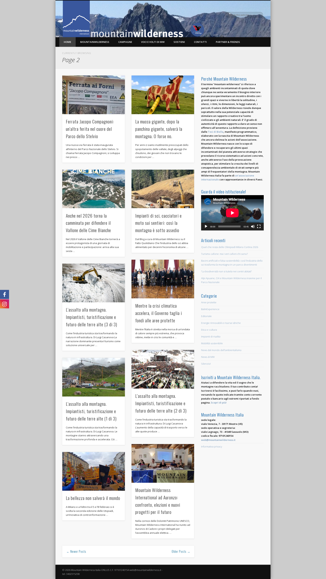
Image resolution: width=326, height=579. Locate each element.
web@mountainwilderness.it (218, 440)
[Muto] (253, 226)
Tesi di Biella (215, 131)
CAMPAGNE (125, 42)
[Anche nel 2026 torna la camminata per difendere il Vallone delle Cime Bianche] (93, 189)
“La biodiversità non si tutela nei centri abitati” (226, 271)
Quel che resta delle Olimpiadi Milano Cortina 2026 (229, 247)
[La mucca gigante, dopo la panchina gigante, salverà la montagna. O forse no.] (162, 94)
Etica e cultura (209, 329)
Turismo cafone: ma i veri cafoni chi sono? (224, 254)
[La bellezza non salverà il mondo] (93, 471)
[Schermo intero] (259, 226)
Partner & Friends (228, 42)
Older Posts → (181, 551)
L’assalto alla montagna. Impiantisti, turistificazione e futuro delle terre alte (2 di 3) (161, 403)
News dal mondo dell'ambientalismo (221, 350)
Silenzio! (206, 363)
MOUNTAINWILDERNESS (94, 42)
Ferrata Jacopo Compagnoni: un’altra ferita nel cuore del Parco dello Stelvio (90, 128)
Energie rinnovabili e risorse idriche (221, 323)
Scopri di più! (219, 402)
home (67, 42)
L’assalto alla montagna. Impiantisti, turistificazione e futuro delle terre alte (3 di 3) (91, 317)
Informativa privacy (211, 446)
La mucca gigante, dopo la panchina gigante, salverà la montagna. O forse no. (158, 128)
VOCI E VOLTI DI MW (153, 42)
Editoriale (206, 316)
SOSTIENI (179, 42)
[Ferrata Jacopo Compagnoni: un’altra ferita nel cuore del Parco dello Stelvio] (93, 94)
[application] (232, 212)
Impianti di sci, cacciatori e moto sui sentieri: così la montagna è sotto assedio (158, 223)
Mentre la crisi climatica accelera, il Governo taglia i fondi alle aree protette (158, 313)
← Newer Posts (76, 551)
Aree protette (208, 302)
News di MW (208, 357)
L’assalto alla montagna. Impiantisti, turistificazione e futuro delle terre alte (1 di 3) (91, 411)
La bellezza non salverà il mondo (93, 497)
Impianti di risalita (210, 336)
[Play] (206, 226)
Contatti (200, 42)
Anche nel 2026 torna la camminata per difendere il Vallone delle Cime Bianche (88, 223)
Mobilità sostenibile (212, 343)
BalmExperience (210, 309)
